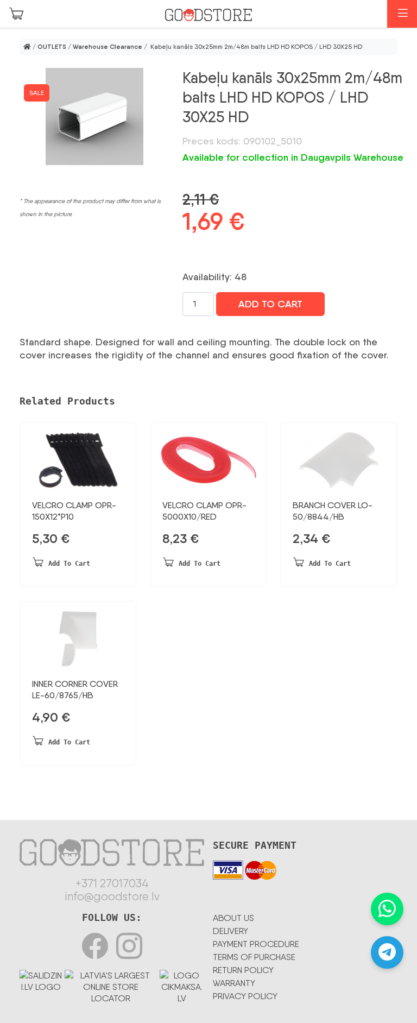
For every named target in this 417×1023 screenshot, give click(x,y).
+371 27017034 (112, 883)
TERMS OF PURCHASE (254, 957)
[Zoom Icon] (94, 116)
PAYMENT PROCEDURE (256, 944)
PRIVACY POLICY (245, 996)
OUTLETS (51, 46)
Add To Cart (270, 304)
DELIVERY (230, 931)
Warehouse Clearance (107, 46)
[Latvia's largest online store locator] (110, 985)
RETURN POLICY (243, 970)
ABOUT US (233, 918)
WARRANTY (234, 983)
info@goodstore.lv (112, 896)
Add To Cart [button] (69, 563)
